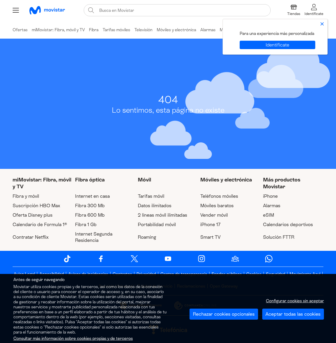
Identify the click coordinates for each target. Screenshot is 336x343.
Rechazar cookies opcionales (224, 314)
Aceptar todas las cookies (293, 314)
